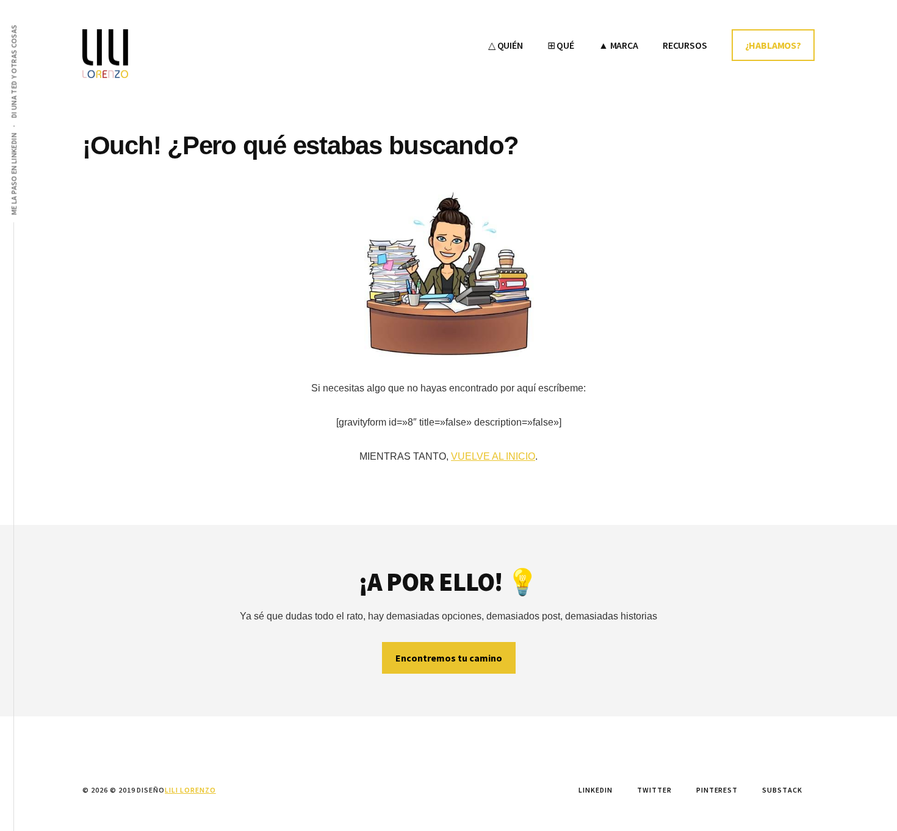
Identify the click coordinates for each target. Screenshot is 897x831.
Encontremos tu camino (448, 658)
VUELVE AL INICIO (493, 456)
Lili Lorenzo (173, 53)
